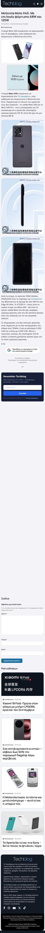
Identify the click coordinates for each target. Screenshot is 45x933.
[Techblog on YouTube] (14, 908)
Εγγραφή (22, 393)
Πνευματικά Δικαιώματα (34, 918)
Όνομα (4, 639)
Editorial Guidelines (29, 920)
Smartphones (7, 27)
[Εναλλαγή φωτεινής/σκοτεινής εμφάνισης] (38, 3)
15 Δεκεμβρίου (24, 96)
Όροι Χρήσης (6, 916)
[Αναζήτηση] (34, 3)
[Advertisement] (22, 499)
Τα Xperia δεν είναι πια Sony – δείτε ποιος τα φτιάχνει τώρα (22, 844)
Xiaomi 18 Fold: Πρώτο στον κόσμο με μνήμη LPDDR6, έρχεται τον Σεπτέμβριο (20, 706)
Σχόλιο (4, 614)
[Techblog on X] (19, 908)
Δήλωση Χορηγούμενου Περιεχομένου (15, 918)
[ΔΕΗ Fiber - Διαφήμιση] (22, 78)
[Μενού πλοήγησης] (41, 3)
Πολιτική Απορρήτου (32, 398)
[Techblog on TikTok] (24, 908)
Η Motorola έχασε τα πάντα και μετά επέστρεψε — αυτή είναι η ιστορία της (22, 800)
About (21, 924)
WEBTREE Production (30, 924)
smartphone (36, 299)
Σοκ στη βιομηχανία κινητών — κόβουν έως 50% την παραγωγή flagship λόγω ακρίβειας (22, 753)
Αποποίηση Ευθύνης (16, 920)
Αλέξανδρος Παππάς (21, 24)
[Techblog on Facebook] (4, 908)
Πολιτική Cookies (37, 916)
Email (3, 649)
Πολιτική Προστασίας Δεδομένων (21, 916)
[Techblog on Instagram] (9, 908)
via (3, 344)
